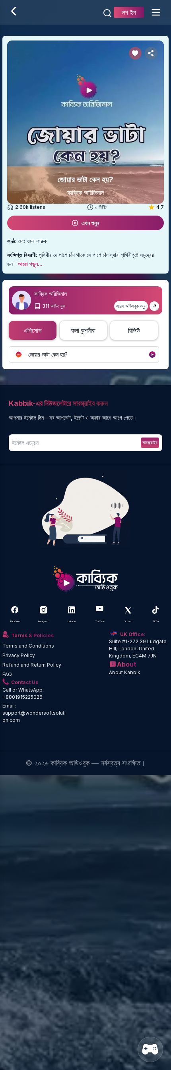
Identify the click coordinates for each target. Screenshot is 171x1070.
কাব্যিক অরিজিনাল (85, 193)
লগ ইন (129, 12)
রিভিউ (134, 330)
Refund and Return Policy (31, 665)
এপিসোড (33, 330)
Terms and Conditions (28, 646)
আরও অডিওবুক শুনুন (131, 306)
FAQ (7, 674)
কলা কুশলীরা (83, 330)
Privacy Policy (18, 655)
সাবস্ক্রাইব (149, 442)
